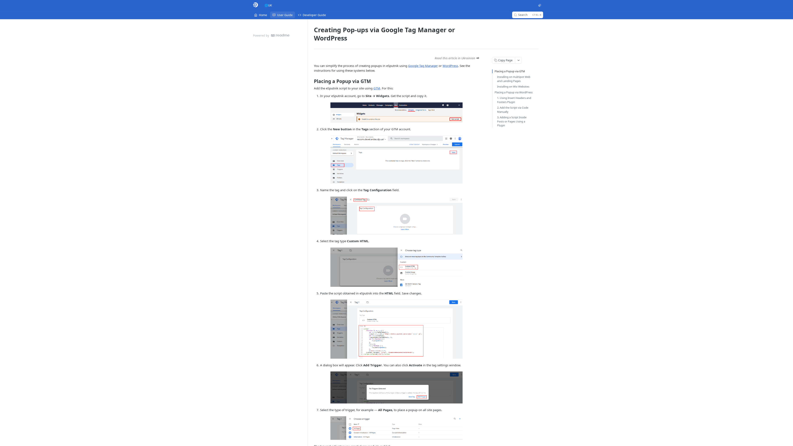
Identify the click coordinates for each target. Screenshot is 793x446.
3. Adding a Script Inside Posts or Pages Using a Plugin (511, 121)
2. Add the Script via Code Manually (512, 110)
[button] (396, 112)
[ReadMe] (280, 35)
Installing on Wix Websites (513, 86)
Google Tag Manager (423, 66)
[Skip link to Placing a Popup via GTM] (311, 81)
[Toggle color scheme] (540, 5)
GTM (376, 88)
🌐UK (268, 5)
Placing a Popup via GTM (510, 71)
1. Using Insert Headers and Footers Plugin (514, 100)
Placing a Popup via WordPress (514, 92)
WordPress (450, 66)
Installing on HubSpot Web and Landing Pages (513, 79)
